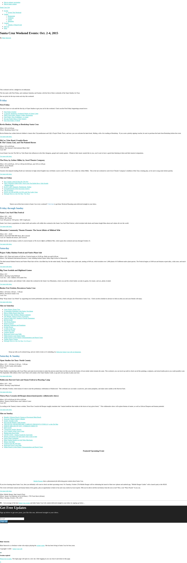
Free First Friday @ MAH (12, 120)
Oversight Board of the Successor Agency (17, 188)
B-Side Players (8, 327)
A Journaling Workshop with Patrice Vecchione (18, 311)
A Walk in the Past (9, 329)
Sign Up (4, 521)
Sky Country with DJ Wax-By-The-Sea (16, 181)
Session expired (5, 555)
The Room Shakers (10, 322)
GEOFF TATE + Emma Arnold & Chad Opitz (18, 435)
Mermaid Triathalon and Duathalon (15, 325)
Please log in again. (6, 559)
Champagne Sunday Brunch (12, 429)
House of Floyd (9, 323)
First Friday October (10, 112)
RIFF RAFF (8, 428)
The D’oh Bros (8, 190)
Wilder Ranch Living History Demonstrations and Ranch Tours (23, 337)
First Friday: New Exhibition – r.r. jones (16, 117)
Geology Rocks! (9, 332)
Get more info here (6, 491)
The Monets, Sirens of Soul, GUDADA (16, 316)
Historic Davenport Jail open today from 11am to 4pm (20, 436)
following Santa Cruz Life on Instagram (68, 352)
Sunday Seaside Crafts (11, 421)
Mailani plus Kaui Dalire (11, 433)
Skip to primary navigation (12, 2)
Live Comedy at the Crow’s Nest (14, 431)
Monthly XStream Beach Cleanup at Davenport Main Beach (22, 417)
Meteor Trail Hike (9, 442)
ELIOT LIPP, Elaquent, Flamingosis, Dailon (17, 187)
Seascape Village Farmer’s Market (14, 419)
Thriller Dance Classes (11, 339)
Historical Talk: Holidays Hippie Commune (17, 315)
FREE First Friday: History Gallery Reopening (18, 115)
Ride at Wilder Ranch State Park (14, 313)
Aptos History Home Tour (12, 309)
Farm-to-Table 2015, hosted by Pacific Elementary (19, 318)
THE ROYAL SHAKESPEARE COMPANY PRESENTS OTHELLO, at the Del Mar (31, 424)
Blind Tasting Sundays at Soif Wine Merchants (18, 440)
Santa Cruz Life (5, 7)
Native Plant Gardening (11, 438)
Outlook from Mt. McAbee (12, 443)
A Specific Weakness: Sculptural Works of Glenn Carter (21, 113)
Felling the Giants (9, 330)
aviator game (41, 545)
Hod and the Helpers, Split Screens (14, 422)
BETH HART (8, 320)
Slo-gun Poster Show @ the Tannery (15, 119)
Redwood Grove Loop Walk (13, 334)
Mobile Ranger (38, 481)
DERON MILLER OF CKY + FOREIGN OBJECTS (20, 426)
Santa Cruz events (24, 503)
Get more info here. (6, 136)
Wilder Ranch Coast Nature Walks (14, 336)
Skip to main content (10, 4)
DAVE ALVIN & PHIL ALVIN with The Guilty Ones (21, 192)
